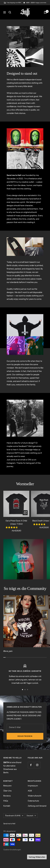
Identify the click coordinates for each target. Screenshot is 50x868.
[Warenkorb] (45, 12)
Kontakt (6, 806)
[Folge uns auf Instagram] (37, 765)
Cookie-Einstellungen (12, 850)
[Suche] (10, 12)
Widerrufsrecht (34, 795)
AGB (30, 790)
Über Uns (7, 790)
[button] (12, 527)
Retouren (7, 785)
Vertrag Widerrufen (37, 857)
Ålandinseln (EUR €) (13, 816)
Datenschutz (33, 801)
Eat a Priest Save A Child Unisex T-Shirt (16, 522)
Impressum (33, 785)
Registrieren (25, 736)
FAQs (5, 801)
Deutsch (30, 816)
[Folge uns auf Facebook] (31, 765)
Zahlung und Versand (37, 806)
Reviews (7, 795)
